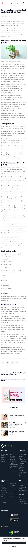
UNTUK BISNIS (4, 450)
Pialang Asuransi (13, 491)
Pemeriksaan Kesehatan (21, 468)
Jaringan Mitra (3, 461)
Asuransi (2, 459)
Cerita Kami (3, 490)
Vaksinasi (21, 465)
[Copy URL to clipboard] (17, 362)
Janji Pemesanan (22, 463)
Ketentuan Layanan (23, 503)
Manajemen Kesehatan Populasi (14, 464)
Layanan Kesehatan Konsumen (14, 470)
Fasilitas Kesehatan (14, 489)
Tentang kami (4, 492)
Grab (2, 496)
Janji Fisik (21, 470)
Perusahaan (3, 457)
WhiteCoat (3, 502)
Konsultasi (21, 456)
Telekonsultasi (13, 459)
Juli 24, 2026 (11, 434)
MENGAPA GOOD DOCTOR (4, 481)
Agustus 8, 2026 (12, 427)
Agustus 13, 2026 (12, 418)
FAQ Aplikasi (21, 499)
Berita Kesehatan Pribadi (22, 488)
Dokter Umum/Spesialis (22, 459)
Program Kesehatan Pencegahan (14, 467)
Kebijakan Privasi (22, 501)
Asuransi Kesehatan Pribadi (23, 473)
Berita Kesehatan (22, 475)
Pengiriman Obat (13, 461)
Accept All (14, 543)
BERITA (20, 480)
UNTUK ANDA (22, 450)
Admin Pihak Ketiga (14, 495)
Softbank (3, 498)
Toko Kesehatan (22, 461)
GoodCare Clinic (13, 475)
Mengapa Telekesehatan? (4, 488)
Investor (3, 494)
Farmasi (11, 493)
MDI (2, 500)
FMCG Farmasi (13, 496)
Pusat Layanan (22, 497)
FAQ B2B (12, 473)
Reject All (14, 546)
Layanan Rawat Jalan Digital (13, 457)
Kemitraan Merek (13, 477)
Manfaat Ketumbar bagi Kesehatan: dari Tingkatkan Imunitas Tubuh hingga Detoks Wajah (13, 298)
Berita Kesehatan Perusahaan (22, 484)
